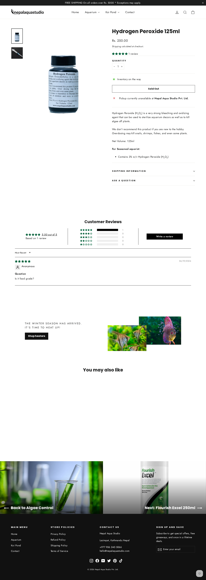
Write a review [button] (164, 236)
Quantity (119, 61)
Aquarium (91, 12)
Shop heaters (36, 336)
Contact (129, 12)
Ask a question (124, 180)
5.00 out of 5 (49, 234)
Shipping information (129, 171)
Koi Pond (111, 12)
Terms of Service (59, 551)
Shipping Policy (59, 545)
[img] (22, 261)
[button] (120, 54)
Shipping (116, 46)
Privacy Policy (58, 534)
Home (75, 12)
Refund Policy (58, 539)
